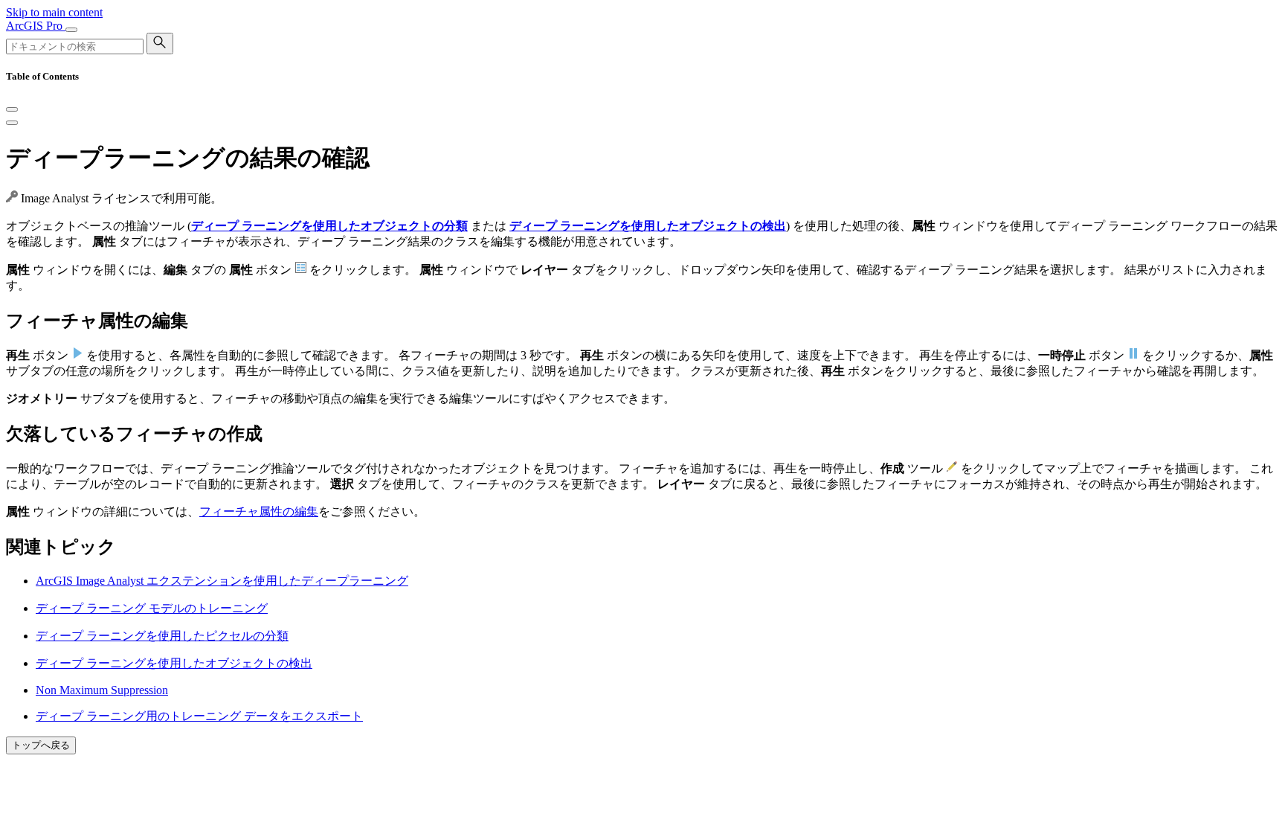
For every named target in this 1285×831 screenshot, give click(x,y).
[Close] (12, 109)
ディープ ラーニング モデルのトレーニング (152, 608)
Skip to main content (54, 12)
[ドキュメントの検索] (159, 43)
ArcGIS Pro (35, 25)
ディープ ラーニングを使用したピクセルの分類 (162, 635)
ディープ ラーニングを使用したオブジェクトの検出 (174, 663)
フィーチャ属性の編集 (258, 511)
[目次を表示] (12, 123)
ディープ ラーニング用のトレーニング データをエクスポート (199, 716)
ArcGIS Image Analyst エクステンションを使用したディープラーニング (222, 580)
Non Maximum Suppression (102, 690)
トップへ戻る (41, 745)
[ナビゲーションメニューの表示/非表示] (71, 30)
